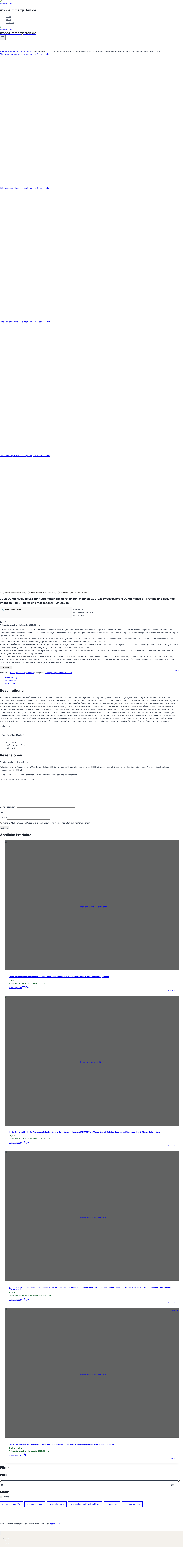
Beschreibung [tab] (11, 677)
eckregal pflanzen (34, 1504)
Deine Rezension (8, 807)
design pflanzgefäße (11, 1504)
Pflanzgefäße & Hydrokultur (22, 672)
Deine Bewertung (8, 779)
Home (8, 16)
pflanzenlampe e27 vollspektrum (85, 1504)
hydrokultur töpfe (56, 1504)
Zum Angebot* (6, 667)
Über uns (10, 22)
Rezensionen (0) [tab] (12, 683)
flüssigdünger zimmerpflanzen (58, 672)
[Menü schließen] (0, 1533)
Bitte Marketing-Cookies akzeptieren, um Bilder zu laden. (25, 54)
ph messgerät (112, 1504)
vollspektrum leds (132, 1504)
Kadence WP (55, 1524)
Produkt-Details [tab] (12, 680)
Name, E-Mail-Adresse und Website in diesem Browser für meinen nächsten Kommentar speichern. (47, 823)
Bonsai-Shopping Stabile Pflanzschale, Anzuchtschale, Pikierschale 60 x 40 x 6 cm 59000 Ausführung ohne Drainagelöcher (59, 977)
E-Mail (3, 818)
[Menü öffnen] (3, 37)
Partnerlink (175, 670)
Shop (8, 19)
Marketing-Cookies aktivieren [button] (93, 907)
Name (3, 812)
